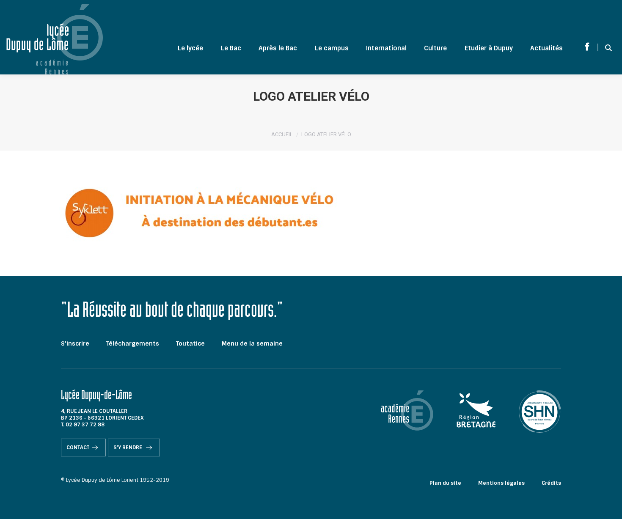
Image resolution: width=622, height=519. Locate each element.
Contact (77, 447)
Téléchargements (132, 343)
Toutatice (190, 343)
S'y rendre (128, 447)
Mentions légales (501, 483)
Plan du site (445, 483)
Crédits (551, 483)
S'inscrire (75, 343)
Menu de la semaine (252, 343)
